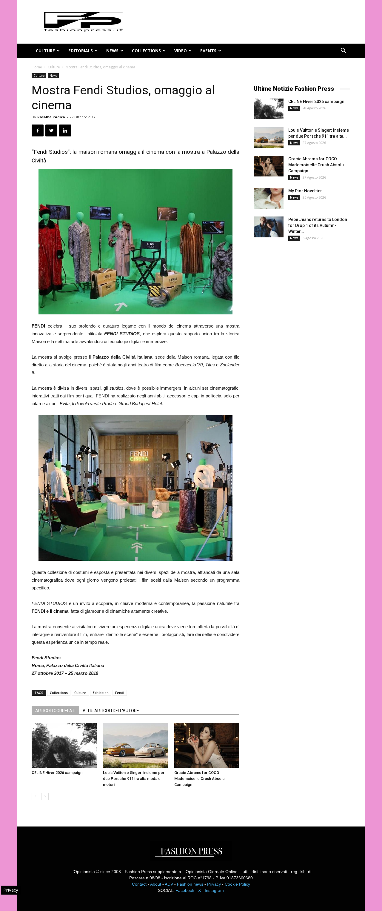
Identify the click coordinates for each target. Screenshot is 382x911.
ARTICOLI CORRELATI (55, 710)
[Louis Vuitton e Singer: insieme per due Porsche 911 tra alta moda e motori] (135, 745)
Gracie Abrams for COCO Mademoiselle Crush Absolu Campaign (199, 778)
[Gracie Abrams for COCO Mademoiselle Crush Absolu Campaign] (206, 745)
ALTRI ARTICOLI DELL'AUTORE (111, 710)
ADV (169, 884)
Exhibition (101, 692)
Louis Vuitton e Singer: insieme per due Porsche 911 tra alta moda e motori (133, 778)
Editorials (80, 50)
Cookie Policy (237, 884)
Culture (45, 50)
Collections (146, 50)
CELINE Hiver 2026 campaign (57, 772)
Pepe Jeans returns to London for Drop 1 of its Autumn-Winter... (317, 225)
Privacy (214, 884)
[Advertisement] (298, 344)
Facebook (184, 890)
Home (37, 67)
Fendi (119, 692)
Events (208, 50)
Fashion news (190, 884)
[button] (343, 51)
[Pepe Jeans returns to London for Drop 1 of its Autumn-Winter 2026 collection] (269, 226)
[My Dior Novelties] (269, 198)
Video (180, 50)
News (112, 50)
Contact (139, 884)
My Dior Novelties (305, 190)
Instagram (214, 890)
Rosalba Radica (51, 117)
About (155, 884)
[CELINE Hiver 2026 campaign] (64, 745)
